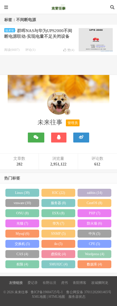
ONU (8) (22, 213)
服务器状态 (76, 297)
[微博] (81, 137)
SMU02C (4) (58, 264)
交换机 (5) (22, 244)
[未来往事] (58, 104)
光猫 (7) (22, 223)
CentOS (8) (94, 203)
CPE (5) (94, 244)
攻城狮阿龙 (99, 283)
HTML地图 (57, 297)
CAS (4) (22, 254)
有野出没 (49, 283)
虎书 (64, 283)
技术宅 (9, 30)
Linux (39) (22, 193)
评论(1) (30, 49)
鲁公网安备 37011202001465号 (88, 292)
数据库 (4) (94, 264)
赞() (70, 50)
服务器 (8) (58, 203)
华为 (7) (58, 223)
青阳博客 (79, 283)
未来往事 (58, 7)
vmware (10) (22, 203)
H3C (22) (58, 193)
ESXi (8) (58, 213)
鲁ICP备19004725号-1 (47, 292)
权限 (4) (22, 264)
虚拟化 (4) (58, 254)
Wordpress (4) (94, 254)
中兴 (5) (94, 234)
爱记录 (33, 283)
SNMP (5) (58, 234)
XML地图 (39, 297)
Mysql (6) (22, 234)
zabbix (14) (94, 193)
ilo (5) (58, 244)
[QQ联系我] (58, 137)
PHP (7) (94, 213)
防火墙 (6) (94, 223)
